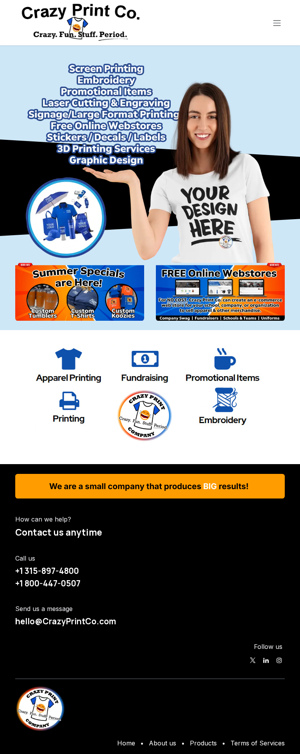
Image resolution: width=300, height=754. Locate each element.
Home (126, 743)
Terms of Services (257, 743)
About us (162, 743)
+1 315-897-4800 (47, 570)
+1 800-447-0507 (47, 583)
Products (203, 743)
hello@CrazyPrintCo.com (65, 621)
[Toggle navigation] (277, 22)
